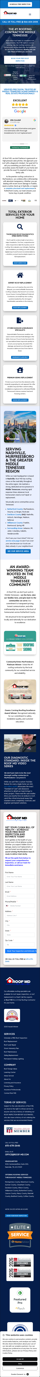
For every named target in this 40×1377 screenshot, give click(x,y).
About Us (7, 1079)
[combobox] (7, 906)
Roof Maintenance (10, 1052)
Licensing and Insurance (12, 1083)
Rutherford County (15, 509)
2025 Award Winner (11, 1027)
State (7, 931)
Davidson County (14, 514)
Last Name (9, 882)
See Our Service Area (18, 551)
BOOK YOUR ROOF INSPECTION (17, 1215)
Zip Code (8, 940)
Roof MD (9, 1000)
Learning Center (10, 1072)
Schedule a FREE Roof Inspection (15, 1038)
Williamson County (15, 523)
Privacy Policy (8, 1086)
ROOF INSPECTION (20, 263)
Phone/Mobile (10, 902)
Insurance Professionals (12, 1090)
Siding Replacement (11, 1055)
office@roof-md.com (17, 1154)
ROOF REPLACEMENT (20, 307)
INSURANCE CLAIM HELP (20, 357)
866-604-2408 (31, 22)
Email (7, 892)
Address (8, 911)
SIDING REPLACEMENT (20, 400)
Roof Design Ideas (10, 1069)
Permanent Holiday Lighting (14, 1059)
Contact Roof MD (10, 1093)
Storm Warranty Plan (11, 1048)
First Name (9, 872)
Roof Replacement (10, 1041)
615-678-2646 (12, 1145)
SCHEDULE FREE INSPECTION (20, 4)
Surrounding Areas (14, 528)
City (6, 921)
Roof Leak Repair (10, 1045)
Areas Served (9, 1076)
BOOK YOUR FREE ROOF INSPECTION (20, 60)
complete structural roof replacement (19, 188)
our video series (10, 786)
